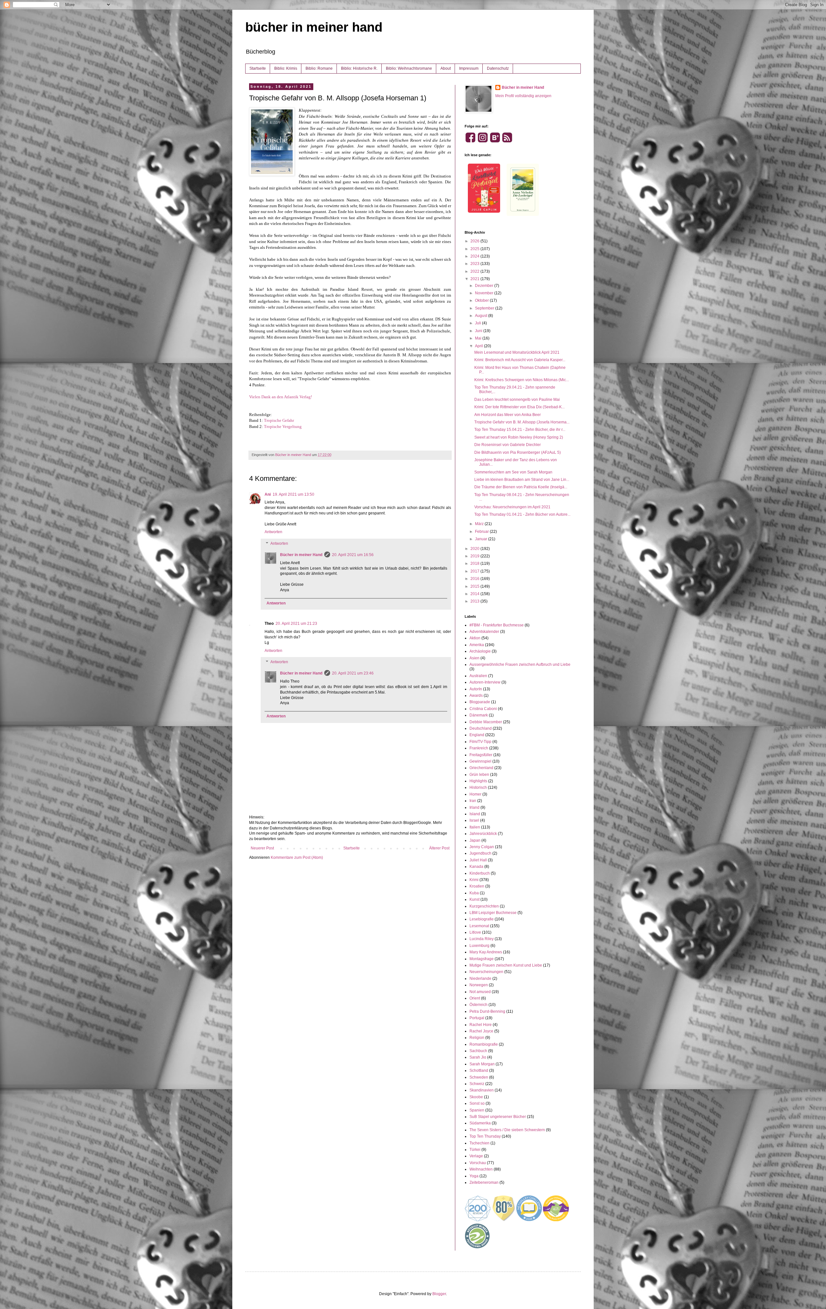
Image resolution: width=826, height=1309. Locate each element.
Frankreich (478, 748)
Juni (479, 331)
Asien (474, 658)
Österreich (478, 1004)
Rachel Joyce (481, 1031)
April (479, 346)
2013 (475, 601)
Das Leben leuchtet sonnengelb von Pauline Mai (517, 399)
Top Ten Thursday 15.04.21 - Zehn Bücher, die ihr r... (519, 429)
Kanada (476, 866)
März (480, 524)
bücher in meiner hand (313, 27)
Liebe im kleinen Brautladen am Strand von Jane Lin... (521, 479)
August (481, 315)
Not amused (480, 991)
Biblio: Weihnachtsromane (409, 68)
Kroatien (476, 886)
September (485, 308)
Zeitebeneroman (484, 1182)
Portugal (476, 1018)
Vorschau (477, 1163)
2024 (475, 256)
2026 (475, 241)
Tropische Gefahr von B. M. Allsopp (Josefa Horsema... (521, 422)
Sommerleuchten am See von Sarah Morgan (513, 472)
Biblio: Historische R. (359, 68)
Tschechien (479, 1143)
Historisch (478, 787)
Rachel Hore (480, 1024)
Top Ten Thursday (485, 1136)
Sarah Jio (477, 1057)
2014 (475, 594)
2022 (475, 271)
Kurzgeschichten (484, 906)
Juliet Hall (478, 860)
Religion (476, 1037)
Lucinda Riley (481, 939)
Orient (474, 998)
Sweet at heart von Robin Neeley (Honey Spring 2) (518, 437)
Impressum (468, 68)
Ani (268, 494)
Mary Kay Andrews (485, 952)
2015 (475, 586)
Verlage (476, 1156)
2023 (475, 263)
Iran (472, 800)
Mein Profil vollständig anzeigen (523, 96)
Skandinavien (481, 1090)
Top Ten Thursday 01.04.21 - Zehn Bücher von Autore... (522, 514)
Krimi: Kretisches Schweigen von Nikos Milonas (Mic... (521, 380)
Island (474, 814)
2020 (475, 548)
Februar (482, 531)
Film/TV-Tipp (480, 741)
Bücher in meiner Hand (301, 555)
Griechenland (481, 768)
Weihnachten (481, 1169)
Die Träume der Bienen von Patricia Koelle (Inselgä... (520, 487)
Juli (478, 323)
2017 (475, 571)
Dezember (484, 285)
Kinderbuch (479, 873)
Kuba (474, 893)
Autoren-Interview (484, 682)
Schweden (478, 1077)
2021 (475, 279)
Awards (476, 695)
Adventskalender (484, 631)
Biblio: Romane (319, 68)
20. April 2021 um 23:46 (353, 673)
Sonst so (477, 1103)
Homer (475, 794)
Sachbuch (478, 1051)
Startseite (257, 68)
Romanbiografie (483, 1044)
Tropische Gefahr (279, 420)
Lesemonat (479, 926)
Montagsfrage (481, 959)
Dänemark (478, 715)
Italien (474, 827)
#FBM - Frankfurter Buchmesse (496, 625)
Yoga (473, 1176)
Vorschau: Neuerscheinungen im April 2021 (512, 507)
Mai (478, 338)
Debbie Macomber (485, 722)
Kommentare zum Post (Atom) (297, 857)
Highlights (478, 781)
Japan (474, 840)
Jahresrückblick (483, 833)
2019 (475, 556)
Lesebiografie (481, 919)
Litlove (475, 932)
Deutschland (480, 728)
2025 (475, 249)
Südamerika (480, 1123)
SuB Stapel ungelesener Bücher (497, 1116)
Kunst (474, 899)
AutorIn (475, 689)
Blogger (439, 1294)
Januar (481, 539)
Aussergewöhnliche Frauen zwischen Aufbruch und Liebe (519, 664)
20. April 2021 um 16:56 (353, 555)
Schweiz (476, 1083)
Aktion (474, 638)
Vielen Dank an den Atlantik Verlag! (280, 396)
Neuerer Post (262, 848)
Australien (478, 676)
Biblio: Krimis (285, 68)
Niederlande (480, 978)
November (484, 293)
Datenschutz (498, 68)
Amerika (476, 645)
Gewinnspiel (480, 761)
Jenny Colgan (481, 847)
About (445, 68)
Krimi (473, 880)
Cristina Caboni (483, 708)
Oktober (482, 300)
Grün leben (479, 774)
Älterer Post (439, 848)
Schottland (478, 1070)
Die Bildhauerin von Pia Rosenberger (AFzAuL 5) (517, 452)
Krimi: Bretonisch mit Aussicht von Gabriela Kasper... (519, 360)
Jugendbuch (480, 853)
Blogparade (479, 702)
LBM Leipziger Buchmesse (493, 912)
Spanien (476, 1110)
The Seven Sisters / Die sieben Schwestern (507, 1130)
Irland (474, 807)
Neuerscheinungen (486, 971)
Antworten (273, 532)
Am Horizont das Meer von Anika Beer (507, 414)
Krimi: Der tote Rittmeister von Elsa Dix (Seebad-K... (519, 407)
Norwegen (478, 985)
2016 (475, 578)
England (476, 735)
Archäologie (480, 651)
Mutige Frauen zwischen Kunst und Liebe (505, 965)
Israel (474, 820)
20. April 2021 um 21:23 (296, 623)
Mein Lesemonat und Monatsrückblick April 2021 (516, 352)
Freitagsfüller (480, 755)
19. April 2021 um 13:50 (293, 494)
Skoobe (476, 1097)
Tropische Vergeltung (283, 426)
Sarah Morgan (482, 1064)
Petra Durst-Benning (487, 1011)
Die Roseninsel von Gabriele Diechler (507, 444)
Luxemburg (479, 945)
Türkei (474, 1149)
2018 (475, 563)
